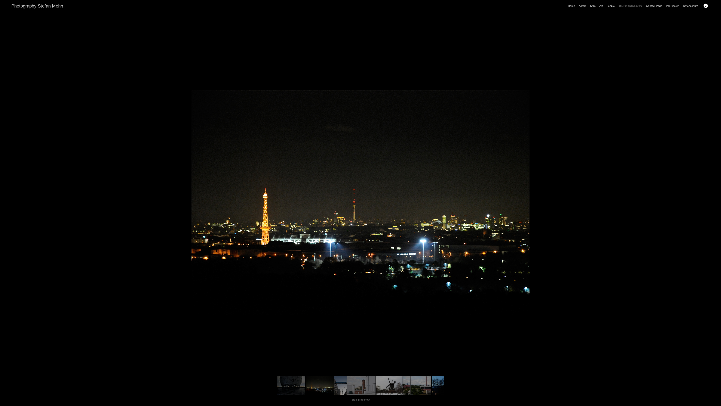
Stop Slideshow (360, 399)
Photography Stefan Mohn (37, 5)
